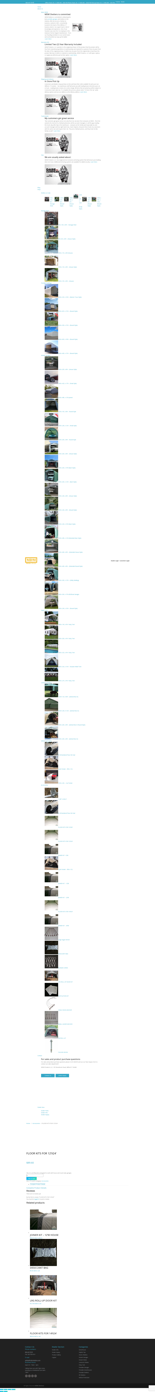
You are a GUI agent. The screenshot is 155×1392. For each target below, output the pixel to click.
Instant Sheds (83, 1360)
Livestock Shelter (84, 1362)
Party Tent (82, 1365)
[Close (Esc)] (13, 1389)
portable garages (52, 19)
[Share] (9, 1389)
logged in (36, 1199)
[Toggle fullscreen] (6, 1389)
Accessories (36, 1123)
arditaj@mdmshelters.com (32, 1360)
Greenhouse (82, 1350)
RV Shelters (82, 1375)
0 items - (120, 2)
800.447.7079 (29, 3)
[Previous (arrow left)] (2, 1391)
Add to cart (31, 1178)
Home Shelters (83, 1355)
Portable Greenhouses (85, 1370)
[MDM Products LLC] (31, 560)
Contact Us (48, 1075)
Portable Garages (84, 1367)
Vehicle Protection (84, 1377)
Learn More (48, 39)
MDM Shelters (39, 1386)
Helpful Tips (82, 1352)
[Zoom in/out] (2, 1389)
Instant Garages (83, 1357)
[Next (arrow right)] (6, 1391)
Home (28, 1123)
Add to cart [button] (36, 1271)
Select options (38, 1238)
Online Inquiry (62, 1075)
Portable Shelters (84, 1372)
